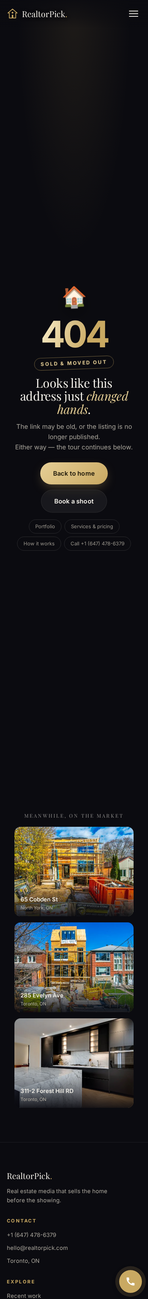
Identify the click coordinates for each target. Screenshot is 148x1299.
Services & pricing (92, 526)
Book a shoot (74, 501)
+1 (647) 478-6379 (31, 1235)
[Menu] (133, 14)
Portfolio (45, 526)
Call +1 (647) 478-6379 (97, 543)
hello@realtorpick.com (37, 1248)
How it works (39, 543)
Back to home (74, 473)
